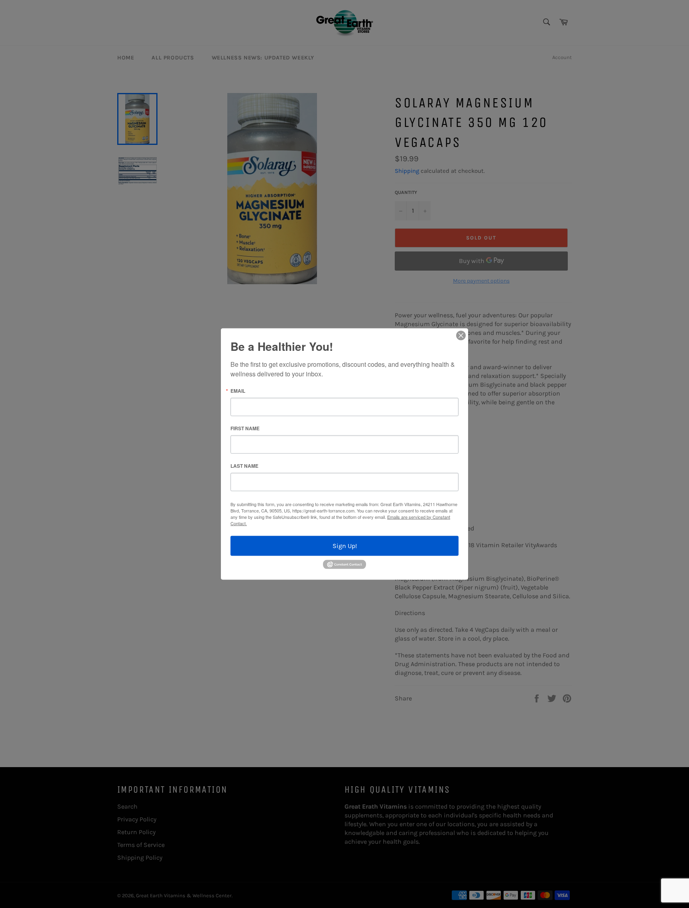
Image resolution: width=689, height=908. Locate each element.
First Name (245, 427)
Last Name (244, 465)
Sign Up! (345, 545)
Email (237, 390)
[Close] (461, 335)
